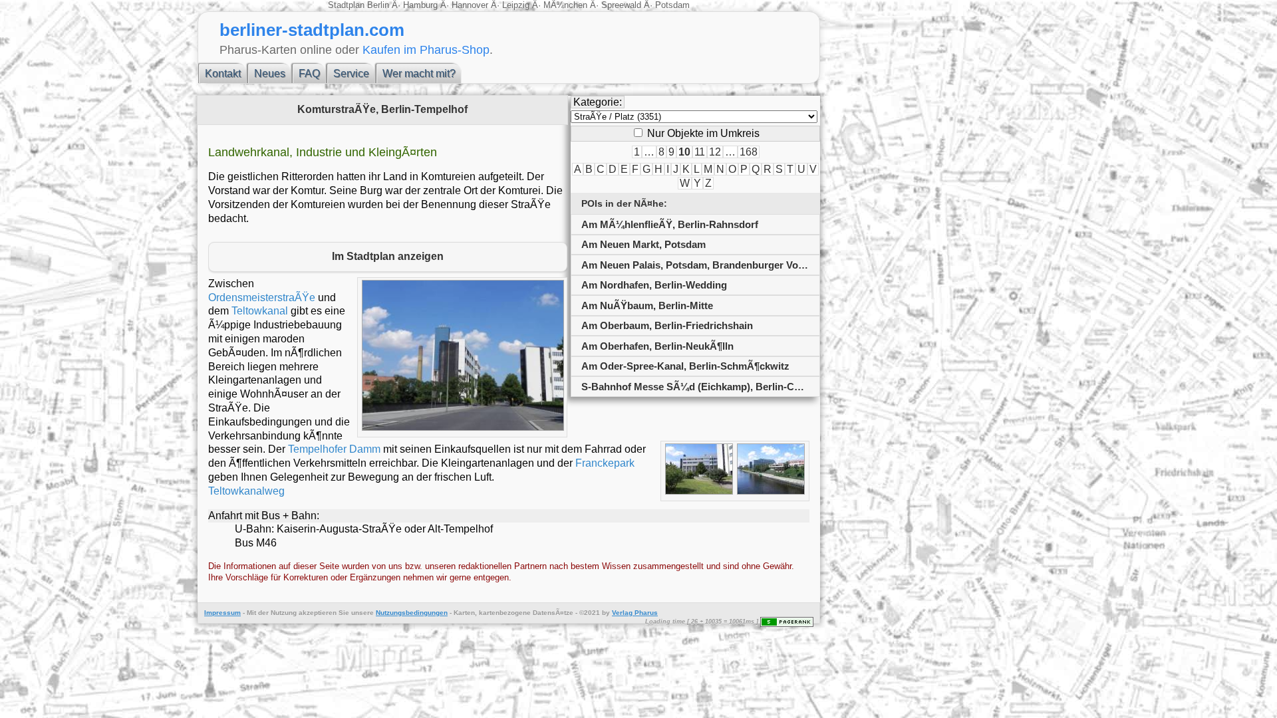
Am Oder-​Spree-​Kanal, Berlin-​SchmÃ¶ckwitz (685, 366)
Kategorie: (597, 102)
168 (749, 152)
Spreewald (621, 5)
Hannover (470, 5)
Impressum (222, 612)
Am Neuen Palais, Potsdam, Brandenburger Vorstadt (700, 265)
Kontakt (223, 73)
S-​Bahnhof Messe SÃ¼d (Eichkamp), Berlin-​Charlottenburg (700, 386)
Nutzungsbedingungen (412, 612)
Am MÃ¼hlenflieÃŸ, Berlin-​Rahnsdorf (669, 224)
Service (351, 73)
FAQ (309, 73)
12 (715, 152)
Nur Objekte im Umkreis (702, 133)
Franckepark (605, 463)
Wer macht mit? (419, 73)
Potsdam (671, 5)
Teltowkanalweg (246, 491)
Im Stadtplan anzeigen (388, 256)
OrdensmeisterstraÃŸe (261, 297)
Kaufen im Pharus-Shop (426, 50)
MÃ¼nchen (565, 5)
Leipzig (515, 5)
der (263, 612)
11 (699, 152)
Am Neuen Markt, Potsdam (643, 244)
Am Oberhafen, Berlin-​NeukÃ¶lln (657, 346)
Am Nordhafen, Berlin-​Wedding (654, 285)
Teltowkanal (259, 310)
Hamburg (420, 5)
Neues (269, 73)
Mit (251, 612)
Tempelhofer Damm (334, 449)
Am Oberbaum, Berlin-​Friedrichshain (667, 325)
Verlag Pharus (635, 612)
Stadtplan (347, 5)
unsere (362, 612)
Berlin (379, 5)
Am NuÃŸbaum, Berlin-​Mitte (647, 305)
